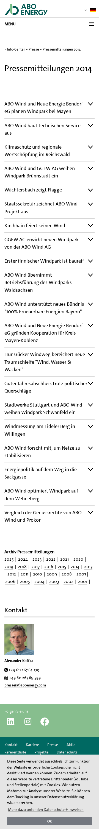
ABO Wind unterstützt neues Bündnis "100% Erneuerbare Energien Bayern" (44, 308)
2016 (48, 566)
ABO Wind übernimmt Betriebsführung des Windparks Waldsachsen (38, 282)
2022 (51, 559)
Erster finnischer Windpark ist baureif (44, 261)
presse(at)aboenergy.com (25, 685)
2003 (54, 581)
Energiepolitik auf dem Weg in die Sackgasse (40, 473)
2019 (8, 566)
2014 (75, 566)
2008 (67, 574)
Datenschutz (67, 752)
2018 (22, 566)
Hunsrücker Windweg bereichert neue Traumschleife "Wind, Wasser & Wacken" (44, 361)
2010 (37, 574)
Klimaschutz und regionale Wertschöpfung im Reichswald (37, 151)
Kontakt (11, 744)
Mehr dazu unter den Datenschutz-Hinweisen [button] (46, 809)
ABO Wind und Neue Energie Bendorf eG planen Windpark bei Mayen (43, 108)
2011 (24, 574)
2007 (81, 574)
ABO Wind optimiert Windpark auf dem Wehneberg (41, 495)
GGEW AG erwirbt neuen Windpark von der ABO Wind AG (41, 243)
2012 (11, 574)
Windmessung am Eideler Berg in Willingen (39, 430)
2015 (62, 566)
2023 (37, 559)
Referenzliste (15, 752)
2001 (82, 581)
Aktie (71, 744)
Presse (34, 49)
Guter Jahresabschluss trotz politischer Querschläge (45, 387)
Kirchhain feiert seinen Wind (34, 225)
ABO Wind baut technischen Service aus (42, 129)
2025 (8, 559)
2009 (52, 574)
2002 (68, 581)
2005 (25, 581)
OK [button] (49, 821)
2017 (35, 566)
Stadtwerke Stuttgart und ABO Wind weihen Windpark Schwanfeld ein (43, 409)
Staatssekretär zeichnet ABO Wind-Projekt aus (41, 208)
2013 (88, 566)
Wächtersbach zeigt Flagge (33, 190)
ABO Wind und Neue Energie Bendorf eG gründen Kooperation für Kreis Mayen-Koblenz (43, 333)
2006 (10, 581)
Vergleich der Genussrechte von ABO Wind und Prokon (43, 516)
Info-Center (16, 49)
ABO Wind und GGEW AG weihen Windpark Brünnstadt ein (39, 172)
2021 (64, 559)
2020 (78, 559)
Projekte (41, 752)
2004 (39, 581)
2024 (23, 559)
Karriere (32, 744)
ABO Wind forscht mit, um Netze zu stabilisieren (42, 452)
